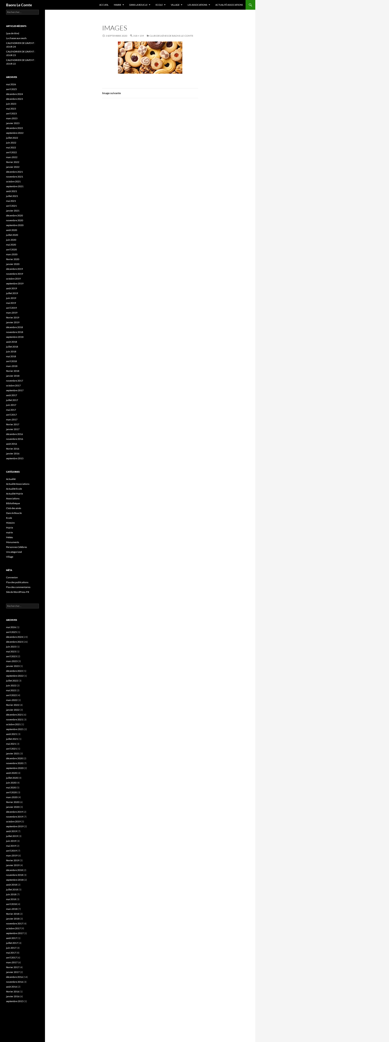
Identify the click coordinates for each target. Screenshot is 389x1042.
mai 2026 (11, 84)
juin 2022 (11, 142)
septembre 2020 (15, 225)
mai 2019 (11, 302)
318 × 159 (138, 35)
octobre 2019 (13, 278)
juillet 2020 (12, 234)
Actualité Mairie (14, 493)
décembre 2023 (14, 98)
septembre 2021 (15, 186)
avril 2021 (11, 205)
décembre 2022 (14, 128)
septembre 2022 (15, 132)
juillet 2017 (12, 400)
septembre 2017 (15, 390)
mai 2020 (11, 244)
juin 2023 (11, 103)
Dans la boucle (138, 4)
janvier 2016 (12, 453)
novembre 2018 (14, 332)
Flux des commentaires (18, 587)
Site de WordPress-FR (17, 591)
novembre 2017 (14, 380)
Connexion (12, 577)
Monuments (12, 542)
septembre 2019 (15, 283)
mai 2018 (11, 356)
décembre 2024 (14, 94)
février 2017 (12, 424)
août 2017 (11, 395)
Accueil (104, 4)
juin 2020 (11, 239)
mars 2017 (11, 419)
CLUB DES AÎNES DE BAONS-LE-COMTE (171, 35)
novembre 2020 (14, 220)
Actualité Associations (229, 4)
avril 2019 (11, 307)
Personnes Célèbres (16, 547)
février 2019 (12, 317)
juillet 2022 (12, 137)
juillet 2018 (12, 346)
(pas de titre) (12, 33)
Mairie (117, 4)
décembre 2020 (14, 215)
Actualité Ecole (14, 488)
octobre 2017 (13, 385)
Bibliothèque (13, 503)
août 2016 (11, 443)
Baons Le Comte (19, 5)
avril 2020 (11, 249)
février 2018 (12, 370)
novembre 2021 (14, 176)
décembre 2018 (14, 327)
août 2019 (11, 288)
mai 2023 (11, 108)
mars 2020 (11, 254)
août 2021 (11, 191)
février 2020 (12, 259)
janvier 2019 (12, 322)
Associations (12, 498)
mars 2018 (11, 366)
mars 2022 (11, 157)
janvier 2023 (12, 123)
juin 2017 (11, 404)
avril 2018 (11, 361)
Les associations (197, 4)
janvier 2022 (12, 166)
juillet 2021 (12, 196)
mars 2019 (11, 312)
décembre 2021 (14, 171)
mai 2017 (11, 409)
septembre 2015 (15, 458)
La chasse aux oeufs (16, 38)
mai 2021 (11, 200)
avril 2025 (11, 89)
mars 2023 (11, 118)
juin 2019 (11, 298)
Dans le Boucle (14, 513)
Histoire (10, 522)
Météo (9, 537)
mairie (9, 532)
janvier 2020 (12, 264)
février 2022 (12, 162)
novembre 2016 (14, 438)
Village (175, 4)
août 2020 (11, 230)
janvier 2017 (12, 429)
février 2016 (12, 448)
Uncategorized (14, 551)
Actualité (11, 479)
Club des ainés (13, 508)
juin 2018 (11, 351)
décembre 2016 (14, 434)
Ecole (159, 4)
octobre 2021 (13, 181)
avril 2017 (11, 414)
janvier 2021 (12, 210)
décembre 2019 (14, 268)
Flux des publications (17, 582)
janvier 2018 (12, 375)
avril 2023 (11, 113)
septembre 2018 (15, 336)
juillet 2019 (12, 293)
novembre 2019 (14, 273)
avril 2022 (11, 152)
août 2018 (11, 341)
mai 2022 (11, 147)
